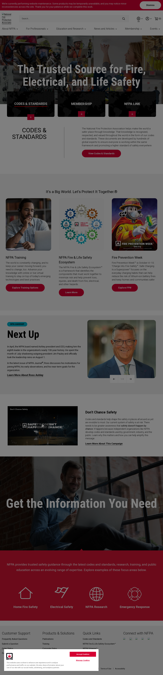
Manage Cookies (83, 660)
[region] (51, 660)
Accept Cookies (82, 654)
